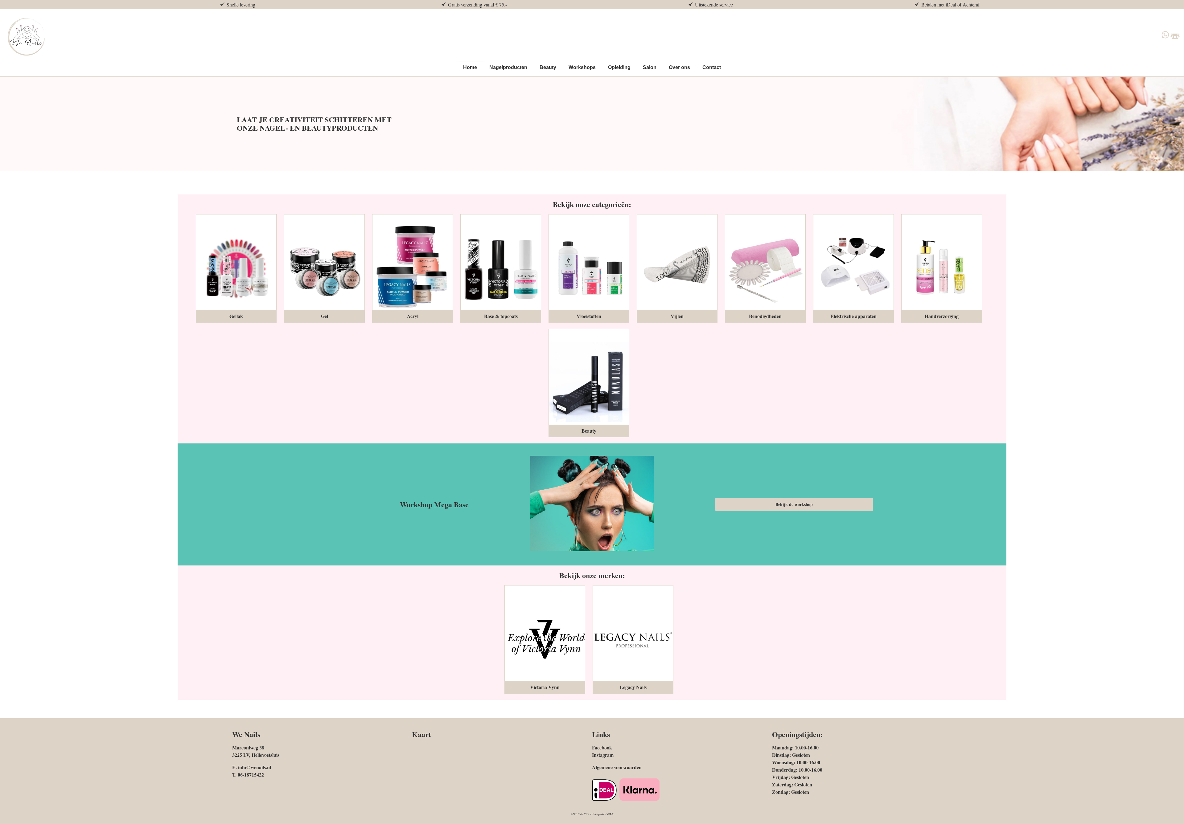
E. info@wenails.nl (251, 767)
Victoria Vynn (545, 687)
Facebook (602, 747)
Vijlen (677, 316)
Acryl (412, 316)
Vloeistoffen (589, 316)
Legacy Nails (633, 687)
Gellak (236, 316)
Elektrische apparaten (853, 316)
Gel (324, 316)
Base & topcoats (501, 316)
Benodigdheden (765, 316)
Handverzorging (942, 316)
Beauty (589, 430)
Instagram (603, 754)
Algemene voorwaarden (617, 767)
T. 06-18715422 (248, 774)
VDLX (610, 814)
